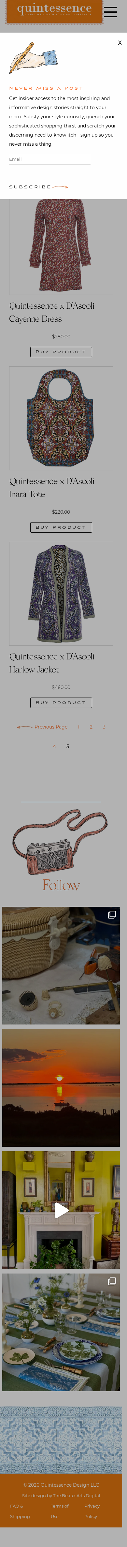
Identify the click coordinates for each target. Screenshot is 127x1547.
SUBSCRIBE (30, 187)
